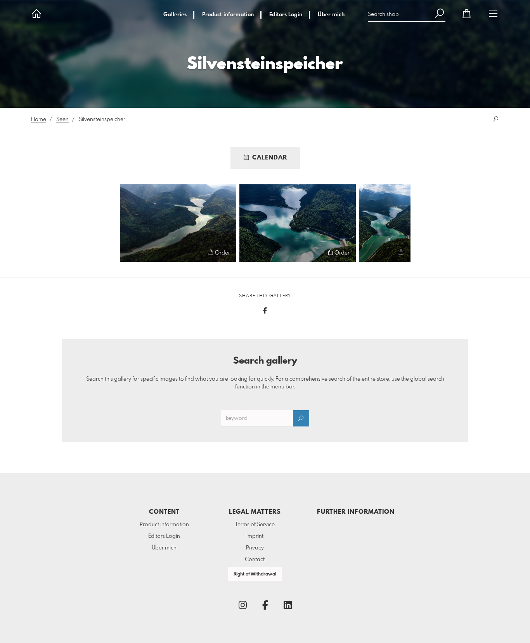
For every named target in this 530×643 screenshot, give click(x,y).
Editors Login (285, 14)
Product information (228, 14)
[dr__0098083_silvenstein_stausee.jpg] (297, 223)
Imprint (254, 536)
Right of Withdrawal (255, 574)
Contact (255, 559)
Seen (62, 119)
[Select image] (129, 252)
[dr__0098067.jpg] (178, 223)
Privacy (255, 548)
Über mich (331, 14)
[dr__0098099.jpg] (384, 223)
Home (38, 119)
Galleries (175, 14)
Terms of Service (255, 524)
